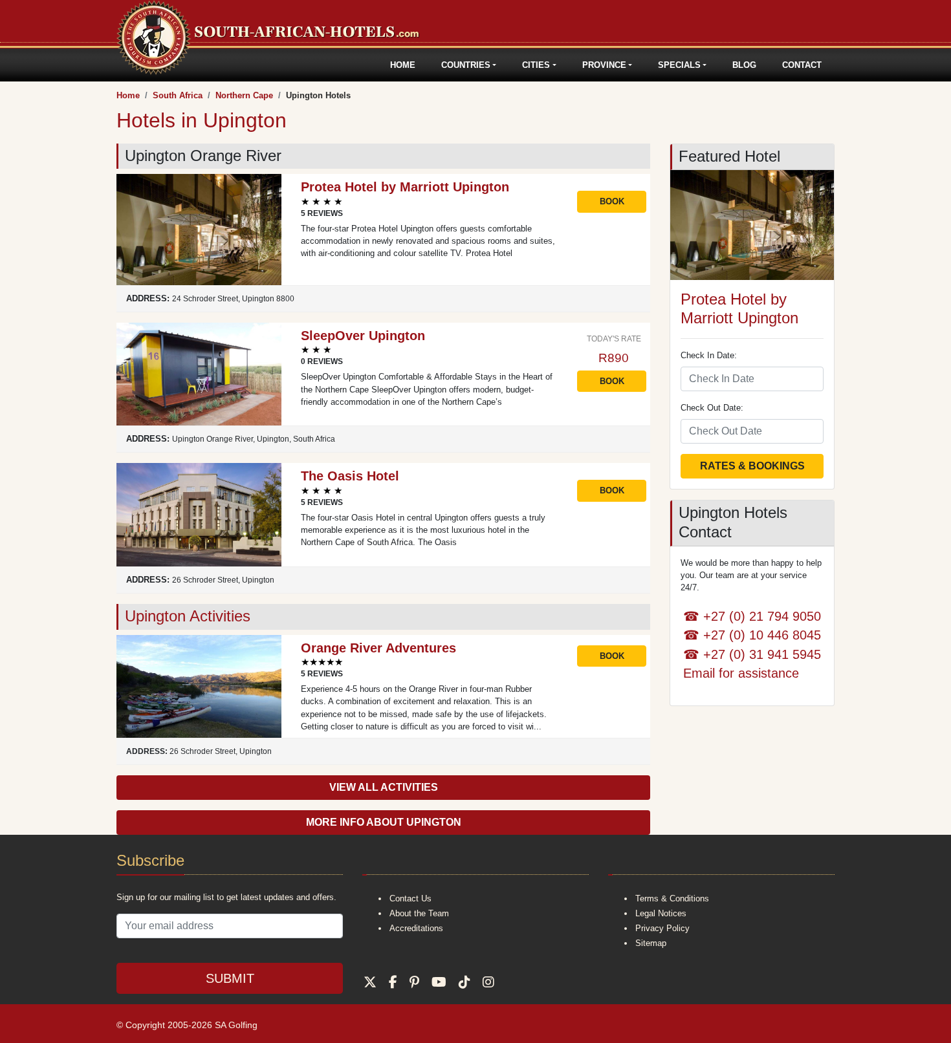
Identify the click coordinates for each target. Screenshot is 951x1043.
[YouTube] (439, 982)
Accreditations (416, 928)
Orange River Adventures (378, 648)
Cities (536, 65)
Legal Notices (660, 913)
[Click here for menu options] (118, 65)
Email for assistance (741, 672)
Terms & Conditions (672, 898)
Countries (465, 65)
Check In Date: (709, 355)
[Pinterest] (414, 982)
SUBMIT (230, 978)
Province (604, 65)
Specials (679, 65)
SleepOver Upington (363, 335)
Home (402, 65)
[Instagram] (488, 982)
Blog (744, 65)
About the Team (419, 913)
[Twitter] (370, 982)
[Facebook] (393, 982)
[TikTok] (464, 982)
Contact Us (410, 898)
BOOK (612, 201)
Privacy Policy (662, 928)
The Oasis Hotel (350, 476)
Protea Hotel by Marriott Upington (405, 187)
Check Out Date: (712, 408)
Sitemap (650, 943)
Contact (802, 65)
